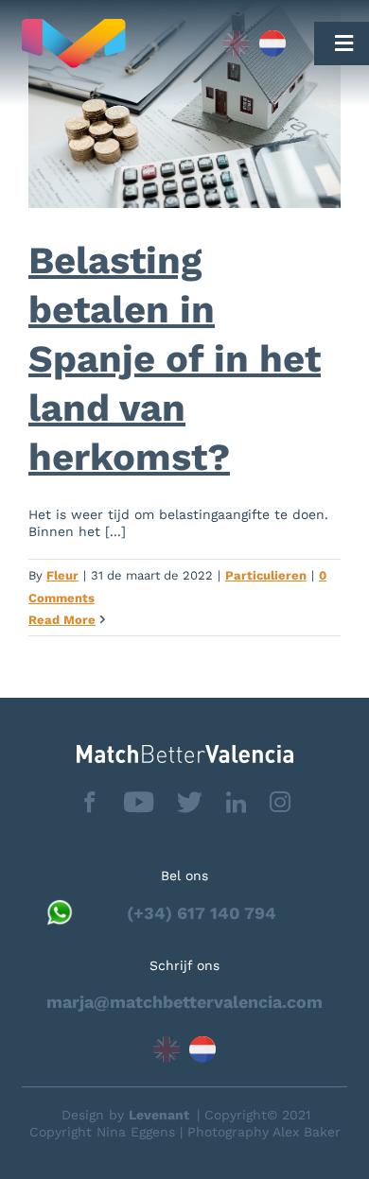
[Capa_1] (108, 43)
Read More (62, 620)
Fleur (62, 575)
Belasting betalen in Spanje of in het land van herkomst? (174, 358)
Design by (125, 1114)
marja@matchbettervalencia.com (184, 1002)
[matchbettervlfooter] (185, 752)
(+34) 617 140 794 (201, 913)
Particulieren (266, 575)
